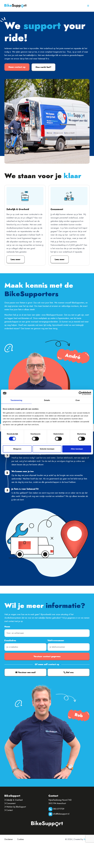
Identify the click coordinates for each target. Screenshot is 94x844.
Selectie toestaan (47, 449)
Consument (10, 803)
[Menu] (88, 5)
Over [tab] (78, 400)
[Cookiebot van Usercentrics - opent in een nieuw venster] (80, 393)
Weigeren (17, 449)
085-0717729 (58, 808)
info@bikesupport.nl (60, 813)
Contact (9, 810)
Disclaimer (8, 839)
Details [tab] (47, 400)
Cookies (20, 839)
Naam (7, 626)
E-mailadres (10, 640)
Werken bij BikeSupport (16, 806)
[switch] (35, 439)
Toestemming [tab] (16, 400)
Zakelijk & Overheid (14, 800)
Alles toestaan (77, 449)
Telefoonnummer (55, 640)
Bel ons (70, 672)
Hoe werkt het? (43, 67)
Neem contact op (16, 67)
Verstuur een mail (26, 672)
